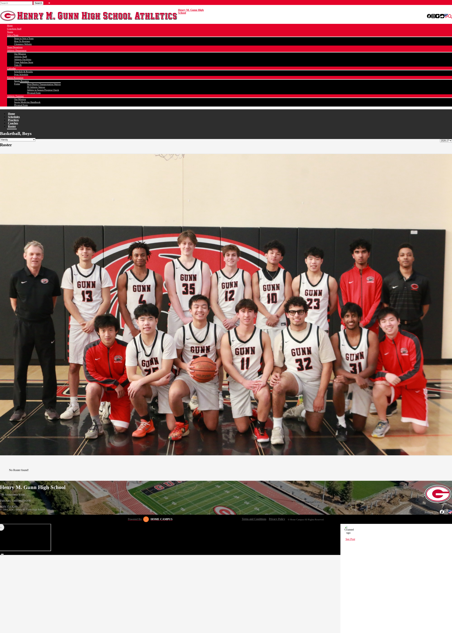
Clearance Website (23, 44)
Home (10, 25)
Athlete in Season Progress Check (43, 90)
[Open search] (450, 16)
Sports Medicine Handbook (27, 102)
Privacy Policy (277, 518)
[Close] (347, 529)
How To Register (22, 41)
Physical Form (34, 92)
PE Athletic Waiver (36, 87)
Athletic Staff (20, 56)
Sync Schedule (21, 74)
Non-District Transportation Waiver (44, 84)
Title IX (18, 65)
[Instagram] (433, 16)
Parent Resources (15, 77)
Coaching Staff (14, 28)
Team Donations (15, 47)
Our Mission (20, 53)
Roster (12, 126)
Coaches (13, 123)
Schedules (14, 116)
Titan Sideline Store (23, 62)
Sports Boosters (21, 81)
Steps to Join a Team (24, 38)
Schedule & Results (23, 71)
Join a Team (12, 35)
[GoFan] (439, 16)
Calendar (11, 68)
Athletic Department (16, 50)
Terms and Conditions (254, 518)
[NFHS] (446, 16)
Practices (13, 120)
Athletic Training (15, 96)
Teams (10, 32)
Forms (17, 83)
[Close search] (49, 2)
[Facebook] (429, 16)
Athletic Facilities (22, 59)
